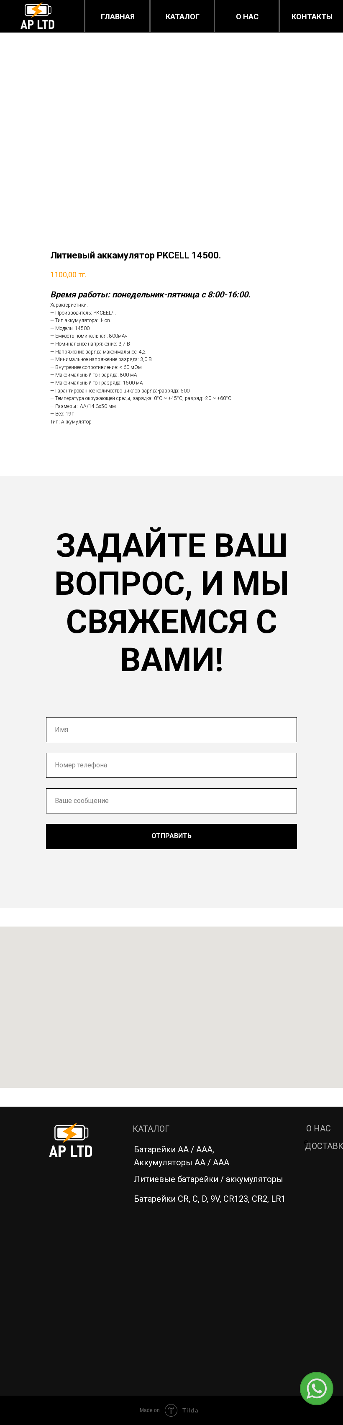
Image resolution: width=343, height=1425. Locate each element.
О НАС (318, 1128)
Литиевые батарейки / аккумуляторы (208, 1179)
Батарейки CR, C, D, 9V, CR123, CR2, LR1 (210, 1199)
